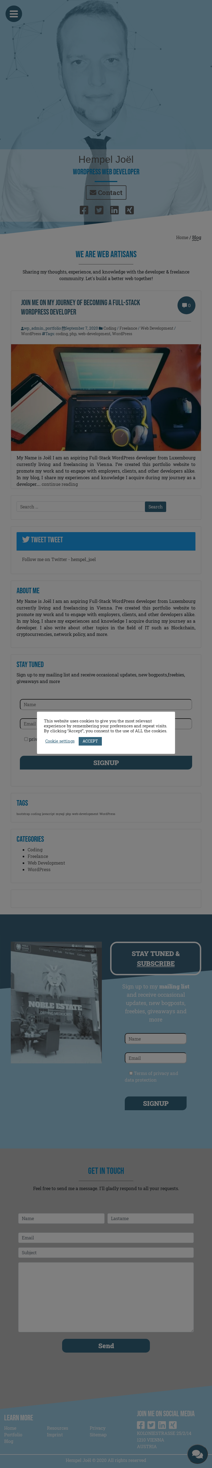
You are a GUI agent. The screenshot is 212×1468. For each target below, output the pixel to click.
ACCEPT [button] (90, 741)
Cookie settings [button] (60, 741)
